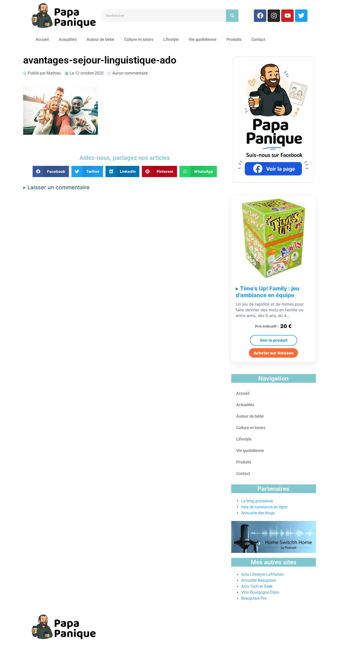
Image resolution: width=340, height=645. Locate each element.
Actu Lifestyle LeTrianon (262, 574)
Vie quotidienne (203, 39)
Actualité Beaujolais (258, 580)
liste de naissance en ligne (264, 507)
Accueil (42, 39)
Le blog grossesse (257, 501)
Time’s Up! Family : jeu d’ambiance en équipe (267, 292)
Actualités (68, 39)
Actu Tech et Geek (257, 586)
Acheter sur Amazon (273, 352)
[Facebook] (260, 15)
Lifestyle (171, 39)
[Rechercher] (232, 15)
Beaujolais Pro (254, 598)
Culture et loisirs (138, 39)
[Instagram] (274, 15)
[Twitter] (301, 15)
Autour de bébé (100, 39)
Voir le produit (273, 340)
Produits (234, 39)
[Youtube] (287, 15)
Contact (258, 39)
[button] (51, 171)
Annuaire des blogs (258, 513)
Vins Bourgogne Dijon (260, 592)
